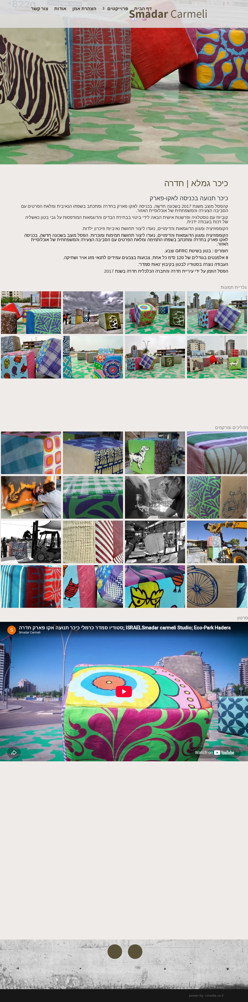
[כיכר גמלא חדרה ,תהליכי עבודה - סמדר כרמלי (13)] (31, 473)
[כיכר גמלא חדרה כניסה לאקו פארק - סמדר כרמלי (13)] (93, 607)
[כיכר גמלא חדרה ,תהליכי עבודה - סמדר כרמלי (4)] (31, 562)
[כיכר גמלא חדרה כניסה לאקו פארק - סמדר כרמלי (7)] (155, 333)
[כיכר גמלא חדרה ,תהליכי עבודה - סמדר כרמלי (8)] (217, 473)
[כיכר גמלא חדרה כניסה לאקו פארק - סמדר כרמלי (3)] (155, 377)
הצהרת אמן (84, 9)
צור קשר (39, 9)
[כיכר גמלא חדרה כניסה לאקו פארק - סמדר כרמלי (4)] (93, 377)
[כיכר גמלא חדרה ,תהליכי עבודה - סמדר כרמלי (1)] (155, 562)
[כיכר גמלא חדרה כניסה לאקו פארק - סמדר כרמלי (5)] (31, 377)
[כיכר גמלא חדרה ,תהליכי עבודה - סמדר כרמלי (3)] (93, 562)
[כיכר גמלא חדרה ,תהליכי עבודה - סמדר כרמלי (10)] (93, 473)
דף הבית (143, 9)
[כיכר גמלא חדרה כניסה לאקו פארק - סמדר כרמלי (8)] (93, 333)
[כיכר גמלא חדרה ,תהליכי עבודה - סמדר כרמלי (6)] (155, 517)
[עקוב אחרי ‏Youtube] (115, 951)
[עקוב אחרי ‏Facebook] (135, 951)
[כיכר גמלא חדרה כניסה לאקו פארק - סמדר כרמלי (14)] (31, 517)
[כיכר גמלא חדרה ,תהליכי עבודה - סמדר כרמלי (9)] (155, 473)
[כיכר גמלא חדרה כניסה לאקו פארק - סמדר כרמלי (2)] (217, 377)
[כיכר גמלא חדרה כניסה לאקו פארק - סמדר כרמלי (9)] (31, 333)
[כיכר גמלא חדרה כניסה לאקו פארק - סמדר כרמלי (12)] (31, 607)
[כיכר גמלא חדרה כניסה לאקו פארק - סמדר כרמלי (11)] (217, 562)
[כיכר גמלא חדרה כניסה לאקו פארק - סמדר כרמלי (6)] (217, 333)
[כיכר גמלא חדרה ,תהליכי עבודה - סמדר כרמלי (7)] (93, 517)
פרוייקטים (117, 9)
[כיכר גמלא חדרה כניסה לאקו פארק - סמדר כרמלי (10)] (217, 607)
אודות (60, 9)
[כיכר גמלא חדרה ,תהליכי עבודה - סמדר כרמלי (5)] (217, 517)
